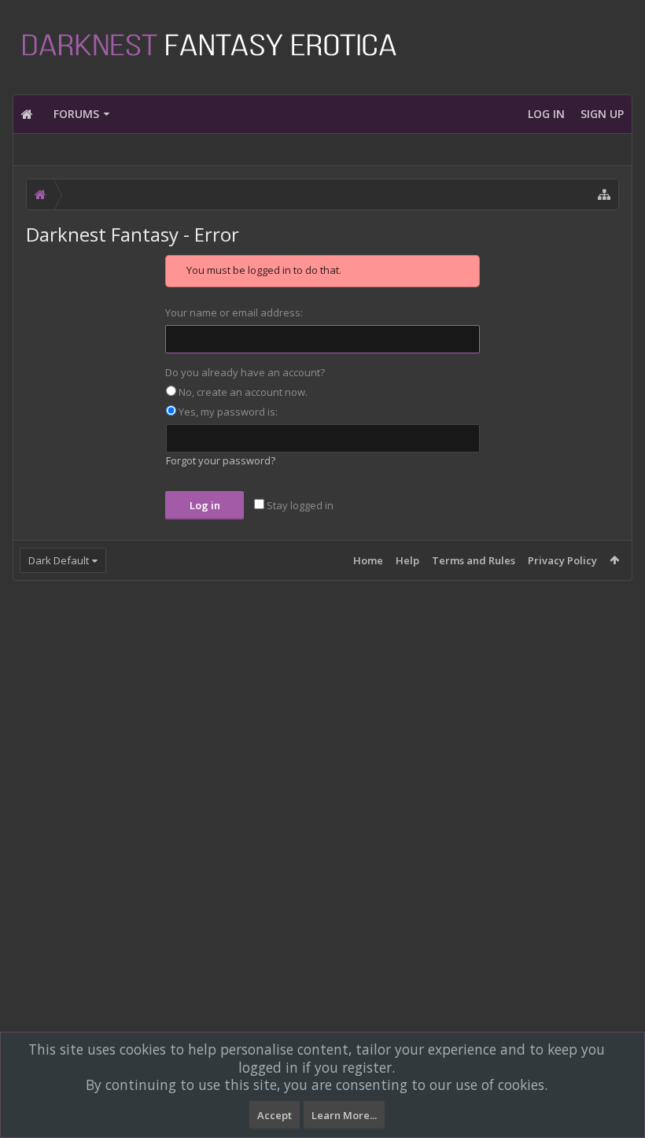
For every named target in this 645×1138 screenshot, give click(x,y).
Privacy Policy (562, 560)
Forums (76, 113)
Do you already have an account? (245, 372)
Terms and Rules (473, 560)
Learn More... (344, 1115)
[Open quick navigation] (604, 194)
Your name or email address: (234, 312)
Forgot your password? (220, 460)
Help (407, 560)
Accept (274, 1115)
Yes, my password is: (227, 412)
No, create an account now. (242, 392)
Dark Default (58, 560)
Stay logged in (299, 505)
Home (368, 560)
